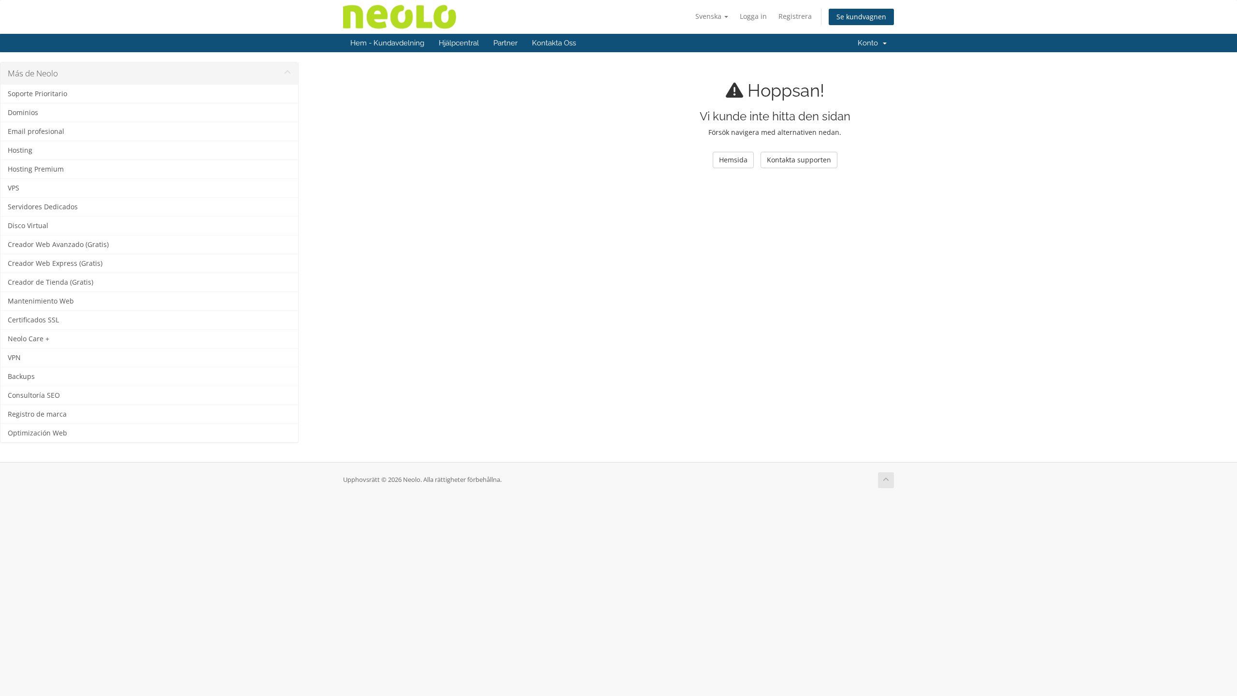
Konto (870, 43)
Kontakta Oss (554, 43)
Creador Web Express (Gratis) (55, 263)
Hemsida (733, 159)
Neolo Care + (28, 338)
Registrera (795, 16)
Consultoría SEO (34, 395)
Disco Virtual (28, 225)
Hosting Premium (36, 169)
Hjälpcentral (459, 43)
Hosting (20, 150)
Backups (21, 376)
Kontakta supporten (799, 159)
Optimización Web (37, 433)
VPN (14, 357)
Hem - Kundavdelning (387, 43)
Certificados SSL (33, 320)
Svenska (709, 16)
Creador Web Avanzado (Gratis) (58, 244)
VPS (13, 188)
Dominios (23, 112)
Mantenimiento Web (41, 301)
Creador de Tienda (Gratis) (50, 282)
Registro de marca (37, 414)
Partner (505, 43)
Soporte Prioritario (37, 93)
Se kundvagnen (861, 16)
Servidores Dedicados (43, 207)
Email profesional (36, 131)
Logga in (753, 16)
